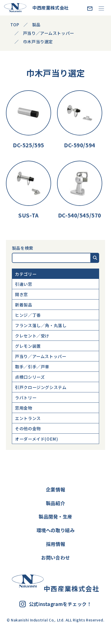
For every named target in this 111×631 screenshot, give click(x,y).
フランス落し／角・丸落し (40, 325)
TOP (14, 24)
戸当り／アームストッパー (40, 356)
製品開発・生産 (55, 516)
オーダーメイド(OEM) (36, 439)
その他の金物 (28, 428)
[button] (95, 258)
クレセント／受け (32, 336)
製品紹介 (55, 503)
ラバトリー (25, 397)
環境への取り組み (55, 530)
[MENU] (101, 8)
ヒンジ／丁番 (28, 315)
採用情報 (55, 543)
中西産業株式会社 (50, 7)
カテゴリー (25, 274)
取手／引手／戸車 (32, 366)
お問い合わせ (55, 557)
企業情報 (55, 489)
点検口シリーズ (30, 377)
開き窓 (21, 294)
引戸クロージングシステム (40, 387)
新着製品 (23, 305)
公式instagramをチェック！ (60, 604)
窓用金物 (23, 408)
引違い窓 (23, 284)
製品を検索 (22, 248)
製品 (36, 24)
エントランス (28, 418)
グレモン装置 (28, 346)
